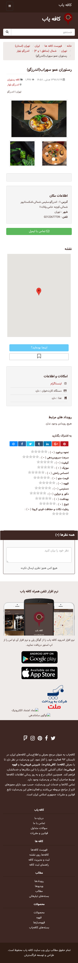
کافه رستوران (13, 80)
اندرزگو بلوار (13, 85)
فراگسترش (30, 955)
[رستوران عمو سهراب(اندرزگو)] (39, 119)
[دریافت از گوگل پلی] (39, 657)
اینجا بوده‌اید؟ (39, 347)
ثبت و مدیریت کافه (39, 860)
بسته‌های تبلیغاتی (39, 896)
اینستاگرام (56, 383)
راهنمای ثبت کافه (39, 865)
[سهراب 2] (22, 153)
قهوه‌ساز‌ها (39, 922)
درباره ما (39, 818)
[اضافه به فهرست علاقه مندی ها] (39, 356)
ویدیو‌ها (39, 886)
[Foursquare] (25, 738)
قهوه (39, 917)
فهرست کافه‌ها (39, 850)
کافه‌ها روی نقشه (39, 855)
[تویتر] (53, 738)
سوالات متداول (39, 828)
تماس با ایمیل (37, 231)
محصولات (39, 912)
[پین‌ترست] (40, 738)
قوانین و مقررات (39, 833)
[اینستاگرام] (32, 738)
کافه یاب (65, 5)
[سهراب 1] (54, 153)
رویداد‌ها (39, 881)
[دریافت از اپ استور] (39, 673)
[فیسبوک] (46, 738)
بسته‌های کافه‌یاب (39, 927)
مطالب (39, 891)
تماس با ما (39, 823)
